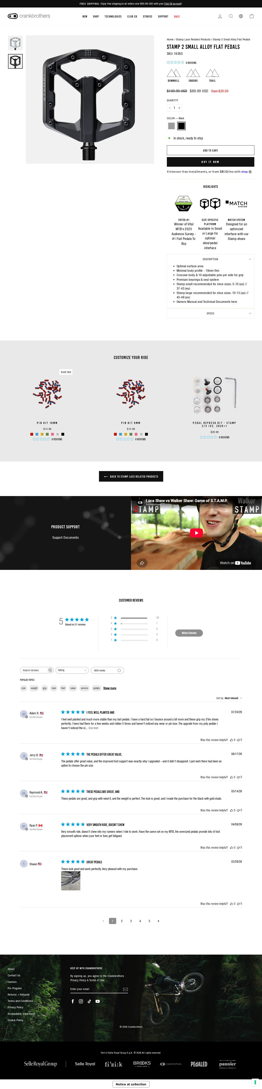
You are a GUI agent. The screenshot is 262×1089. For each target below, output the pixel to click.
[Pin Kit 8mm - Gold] (126, 434)
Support (163, 16)
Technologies (113, 16)
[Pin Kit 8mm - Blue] (120, 434)
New (84, 16)
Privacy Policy (15, 1007)
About (11, 969)
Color (175, 118)
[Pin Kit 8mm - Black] (146, 434)
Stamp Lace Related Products (193, 39)
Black (181, 126)
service (84, 688)
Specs (210, 313)
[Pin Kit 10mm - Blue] (37, 434)
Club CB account (172, 3)
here (234, 302)
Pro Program (15, 988)
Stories (147, 16)
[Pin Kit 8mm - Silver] (141, 434)
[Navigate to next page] (158, 921)
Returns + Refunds (19, 994)
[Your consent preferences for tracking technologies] (255, 1082)
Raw (171, 126)
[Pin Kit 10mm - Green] (47, 434)
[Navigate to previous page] (103, 921)
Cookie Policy (15, 1020)
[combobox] (72, 670)
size (24, 688)
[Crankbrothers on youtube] (97, 1001)
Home (170, 39)
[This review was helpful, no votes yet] (231, 740)
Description (210, 259)
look (54, 688)
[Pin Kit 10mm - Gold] (42, 434)
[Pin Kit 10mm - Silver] (57, 434)
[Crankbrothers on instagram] (81, 1001)
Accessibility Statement (21, 1013)
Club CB (132, 16)
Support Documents (65, 537)
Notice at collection (131, 1084)
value (73, 688)
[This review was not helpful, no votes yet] (238, 740)
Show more (109, 688)
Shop (96, 16)
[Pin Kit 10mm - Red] (32, 434)
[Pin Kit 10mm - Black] (63, 434)
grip (44, 688)
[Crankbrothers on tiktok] (89, 1001)
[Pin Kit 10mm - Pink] (52, 434)
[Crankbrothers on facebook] (72, 1001)
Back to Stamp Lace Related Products (133, 476)
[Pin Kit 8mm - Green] (131, 434)
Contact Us (14, 975)
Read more (93, 728)
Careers (12, 981)
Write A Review (189, 632)
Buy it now (210, 161)
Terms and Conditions (20, 1000)
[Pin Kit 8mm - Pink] (136, 434)
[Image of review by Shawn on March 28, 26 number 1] (70, 880)
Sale (177, 16)
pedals (96, 688)
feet (63, 688)
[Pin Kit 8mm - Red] (115, 434)
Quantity (172, 100)
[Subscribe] (125, 989)
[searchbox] (33, 670)
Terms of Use (96, 980)
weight (34, 688)
